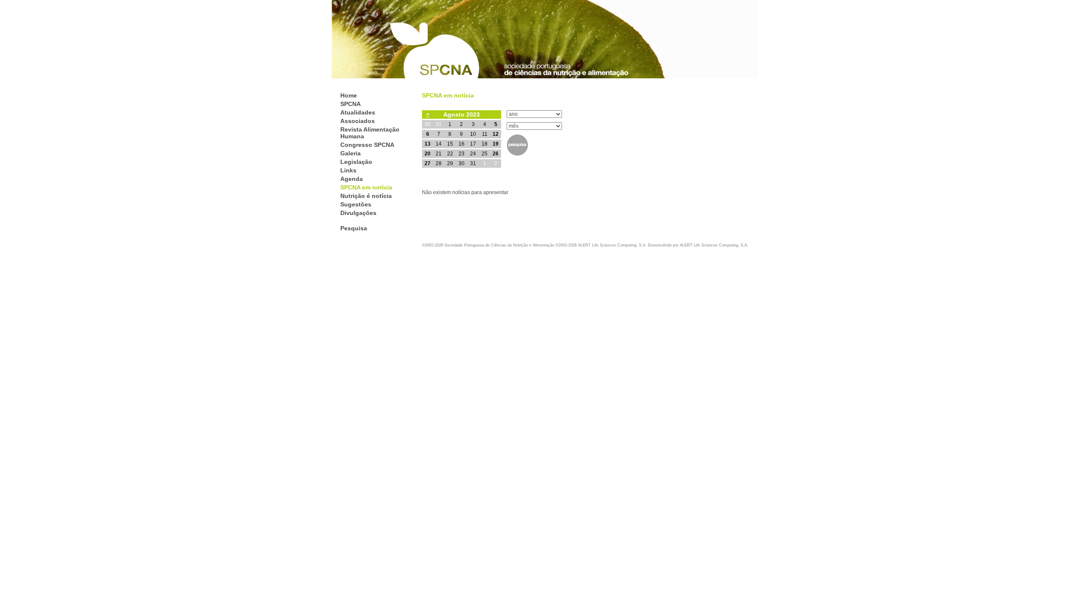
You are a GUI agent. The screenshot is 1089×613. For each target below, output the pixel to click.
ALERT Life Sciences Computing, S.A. (714, 245)
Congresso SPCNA (367, 144)
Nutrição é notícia (366, 195)
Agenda (351, 178)
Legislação (356, 161)
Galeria (350, 153)
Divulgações (358, 212)
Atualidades (357, 112)
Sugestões (355, 204)
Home (348, 95)
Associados (357, 120)
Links (348, 170)
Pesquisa (353, 228)
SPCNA (350, 103)
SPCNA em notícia (366, 187)
